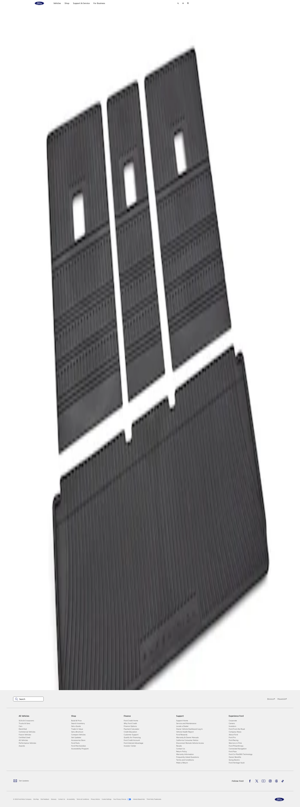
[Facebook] (250, 781)
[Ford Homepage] (279, 799)
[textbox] (28, 699)
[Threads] (276, 781)
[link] (36, 799)
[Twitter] (256, 781)
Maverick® (282, 699)
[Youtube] (263, 781)
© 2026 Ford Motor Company (22, 799)
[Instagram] (270, 781)
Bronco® (271, 699)
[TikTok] (282, 781)
